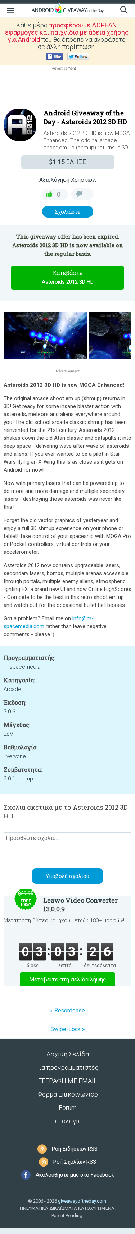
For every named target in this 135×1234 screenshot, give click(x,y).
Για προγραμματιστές (67, 1067)
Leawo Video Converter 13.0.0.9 (80, 904)
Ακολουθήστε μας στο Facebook (75, 1175)
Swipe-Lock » (67, 1029)
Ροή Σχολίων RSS (74, 1162)
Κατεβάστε (68, 277)
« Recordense (67, 1010)
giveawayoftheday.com (82, 1201)
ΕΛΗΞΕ (67, 162)
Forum (68, 1107)
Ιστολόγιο (67, 1121)
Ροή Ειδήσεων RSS (75, 1149)
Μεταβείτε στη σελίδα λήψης (67, 979)
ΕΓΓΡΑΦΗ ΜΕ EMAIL (67, 1081)
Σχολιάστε (67, 212)
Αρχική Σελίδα (67, 1054)
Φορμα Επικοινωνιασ (67, 1094)
